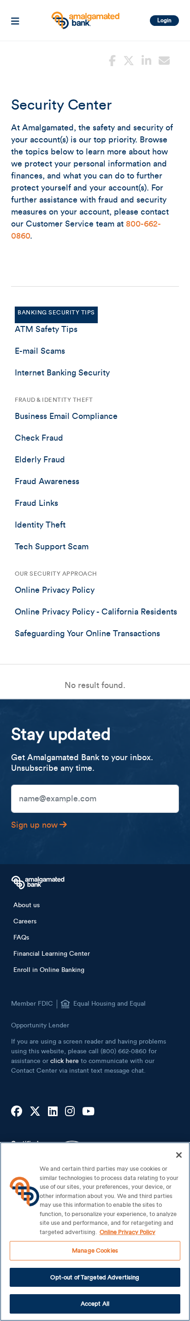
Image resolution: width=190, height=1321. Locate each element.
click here (64, 1061)
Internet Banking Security (62, 373)
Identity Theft (40, 525)
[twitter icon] (128, 59)
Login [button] (164, 20)
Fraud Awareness (47, 481)
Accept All (95, 1304)
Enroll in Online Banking (48, 970)
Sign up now (34, 825)
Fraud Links (36, 503)
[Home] (84, 17)
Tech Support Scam (52, 546)
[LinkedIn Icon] (53, 1112)
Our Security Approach (56, 574)
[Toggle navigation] (15, 20)
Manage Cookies (95, 1250)
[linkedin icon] (146, 59)
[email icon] (164, 59)
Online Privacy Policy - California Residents (96, 612)
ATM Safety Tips (46, 329)
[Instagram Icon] (70, 1112)
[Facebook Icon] (16, 1112)
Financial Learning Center (51, 954)
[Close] (179, 1155)
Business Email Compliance (66, 416)
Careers (24, 921)
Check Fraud (39, 438)
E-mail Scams (40, 351)
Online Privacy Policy (55, 590)
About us (26, 905)
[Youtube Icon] (88, 1112)
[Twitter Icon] (35, 1112)
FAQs (21, 937)
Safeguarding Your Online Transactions (87, 633)
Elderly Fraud (40, 459)
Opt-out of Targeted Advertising (94, 1277)
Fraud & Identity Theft (54, 400)
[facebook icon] (112, 59)
